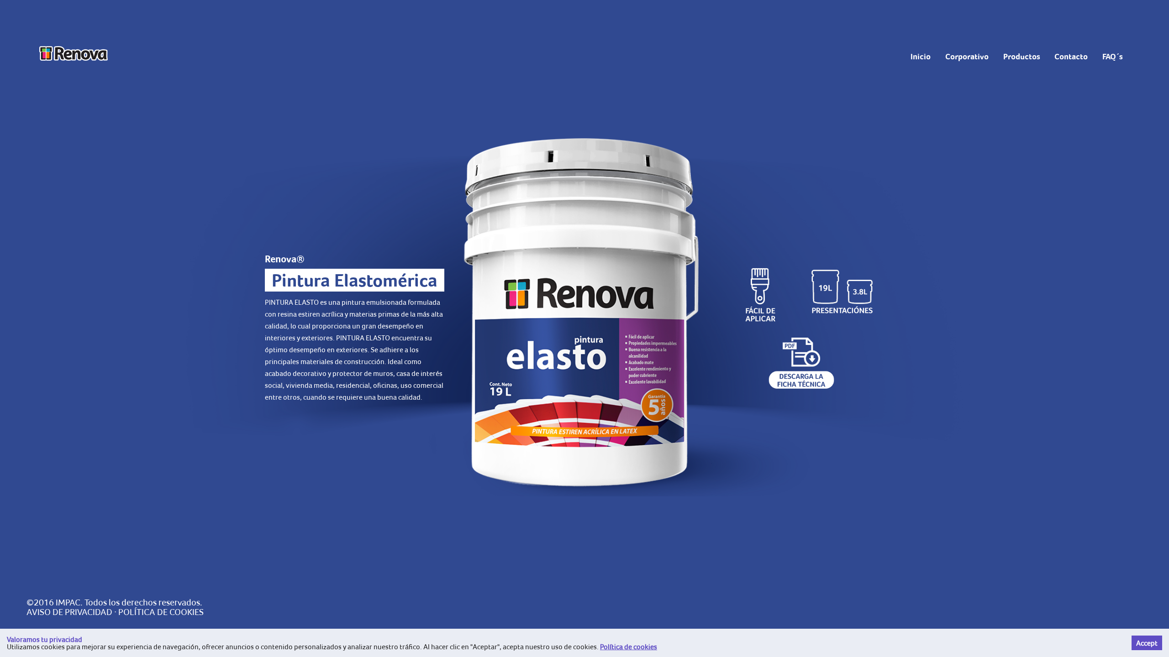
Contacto (1071, 56)
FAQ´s (1112, 56)
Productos (1021, 56)
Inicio (921, 56)
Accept (1147, 643)
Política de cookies (628, 646)
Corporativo (967, 56)
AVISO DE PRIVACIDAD (69, 612)
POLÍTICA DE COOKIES (161, 612)
